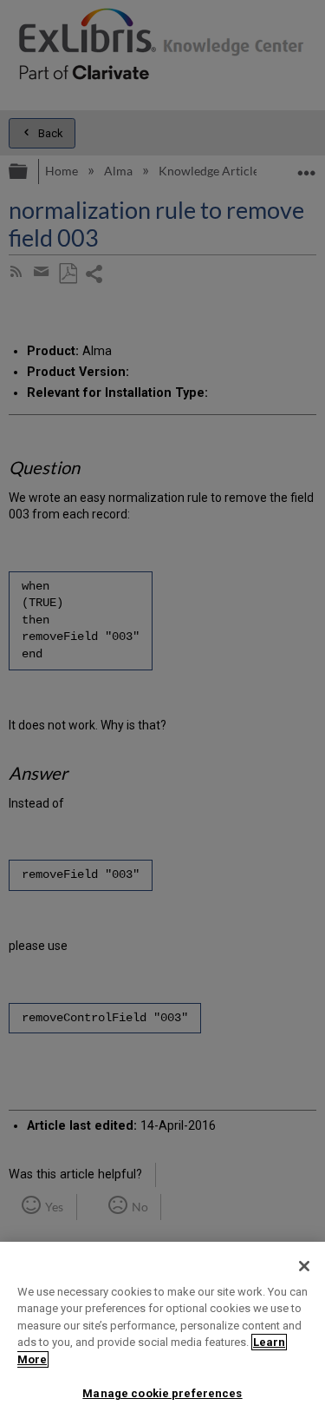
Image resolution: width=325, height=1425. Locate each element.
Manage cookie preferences (162, 1393)
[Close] (304, 1266)
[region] (162, 1333)
